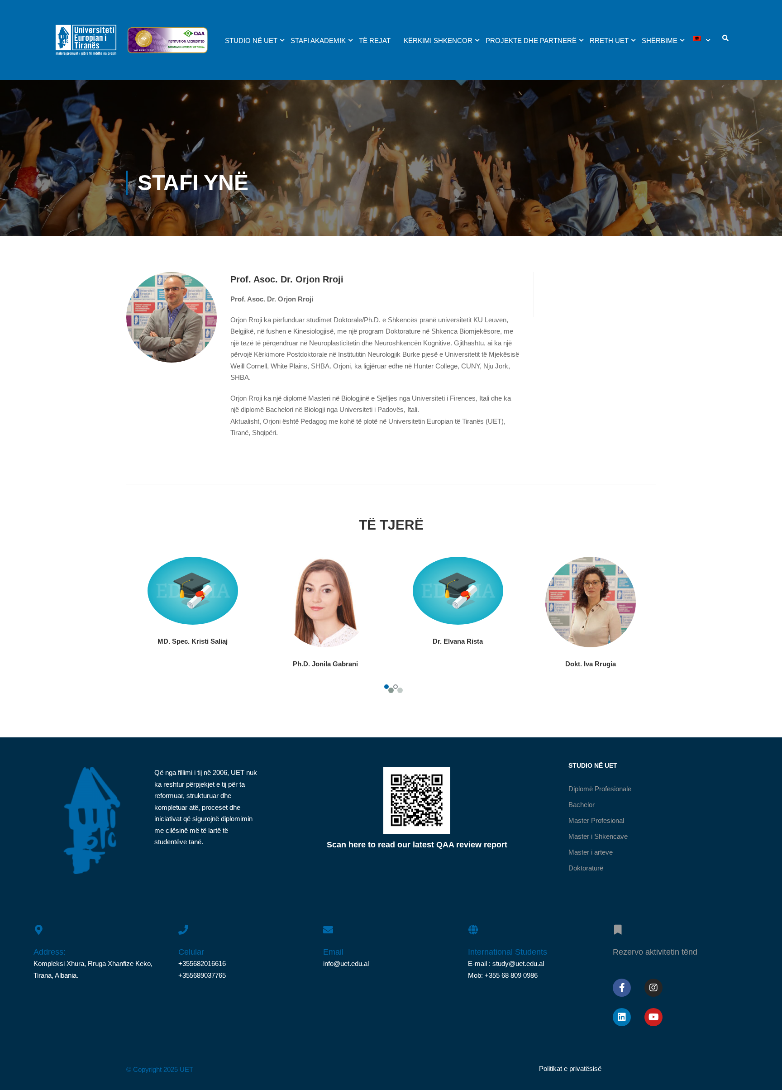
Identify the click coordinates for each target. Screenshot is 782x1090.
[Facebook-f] (622, 988)
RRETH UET (609, 40)
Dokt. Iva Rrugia (590, 664)
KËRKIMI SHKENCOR (438, 40)
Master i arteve (590, 852)
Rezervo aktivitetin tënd (655, 951)
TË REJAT (375, 40)
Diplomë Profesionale (599, 789)
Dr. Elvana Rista (458, 641)
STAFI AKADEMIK (318, 40)
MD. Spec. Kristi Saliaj (192, 641)
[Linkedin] (622, 1017)
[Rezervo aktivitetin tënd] (618, 925)
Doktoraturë (585, 868)
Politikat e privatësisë (570, 1068)
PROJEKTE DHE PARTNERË (531, 40)
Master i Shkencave (598, 836)
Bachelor (581, 804)
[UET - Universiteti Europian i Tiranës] (86, 44)
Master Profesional (596, 820)
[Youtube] (653, 1017)
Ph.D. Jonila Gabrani (325, 664)
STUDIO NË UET (251, 40)
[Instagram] (653, 988)
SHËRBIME (659, 40)
